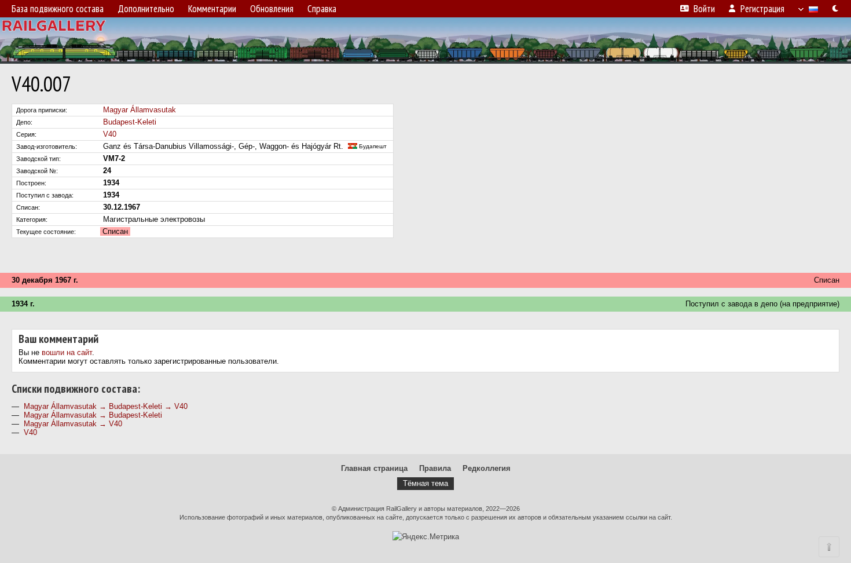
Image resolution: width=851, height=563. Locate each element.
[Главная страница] (425, 40)
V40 (109, 134)
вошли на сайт (67, 352)
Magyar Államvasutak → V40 (73, 423)
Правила (435, 468)
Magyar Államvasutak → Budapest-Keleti (93, 415)
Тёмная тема (425, 483)
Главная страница (374, 468)
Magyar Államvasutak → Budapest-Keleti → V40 (106, 406)
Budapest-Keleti (129, 122)
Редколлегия (487, 468)
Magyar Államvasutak (139, 109)
